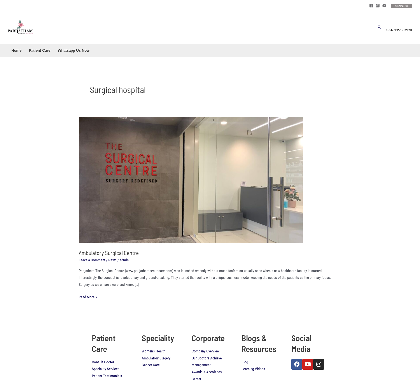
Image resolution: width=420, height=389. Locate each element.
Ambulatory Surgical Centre (109, 252)
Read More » (88, 296)
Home (16, 50)
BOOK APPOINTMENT (399, 30)
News (112, 260)
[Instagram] (378, 6)
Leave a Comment (92, 260)
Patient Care (39, 50)
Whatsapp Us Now (73, 50)
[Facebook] (371, 6)
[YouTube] (384, 6)
